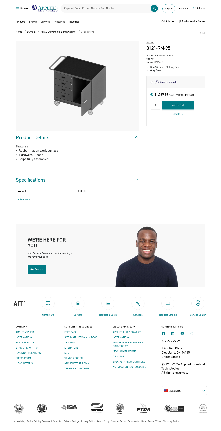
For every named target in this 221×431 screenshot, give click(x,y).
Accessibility (19, 421)
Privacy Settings (71, 421)
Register (183, 8)
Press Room (23, 358)
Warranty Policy (171, 421)
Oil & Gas (118, 356)
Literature (71, 347)
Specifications (31, 180)
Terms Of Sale (154, 421)
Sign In (168, 8)
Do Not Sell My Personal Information (44, 421)
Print (202, 33)
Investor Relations (28, 353)
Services (45, 21)
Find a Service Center (193, 21)
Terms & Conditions (76, 368)
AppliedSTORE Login (76, 363)
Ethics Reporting (27, 347)
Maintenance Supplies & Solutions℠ (128, 344)
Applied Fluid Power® (127, 332)
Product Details (32, 137)
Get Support (36, 269)
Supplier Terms (118, 421)
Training (69, 342)
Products (20, 21)
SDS (66, 353)
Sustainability (25, 342)
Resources (59, 21)
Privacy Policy (88, 421)
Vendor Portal (74, 358)
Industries (74, 21)
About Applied (25, 332)
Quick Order (167, 21)
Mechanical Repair (125, 351)
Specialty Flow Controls (129, 361)
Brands (33, 21)
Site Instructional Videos (80, 337)
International (25, 337)
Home (19, 31)
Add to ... (178, 114)
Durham (150, 42)
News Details (24, 363)
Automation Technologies (129, 367)
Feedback (70, 332)
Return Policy (103, 421)
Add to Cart (178, 105)
